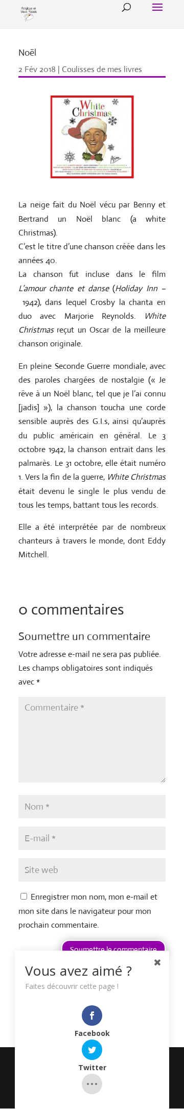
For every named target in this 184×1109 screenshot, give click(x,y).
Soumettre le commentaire (113, 949)
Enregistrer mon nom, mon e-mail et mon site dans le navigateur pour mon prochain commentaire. (87, 910)
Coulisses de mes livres (102, 69)
